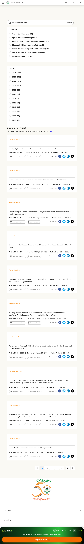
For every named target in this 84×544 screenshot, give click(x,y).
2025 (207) (16, 77)
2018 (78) (16, 107)
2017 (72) (16, 111)
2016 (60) (16, 116)
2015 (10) (16, 120)
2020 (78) (16, 99)
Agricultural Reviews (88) (22, 34)
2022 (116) (16, 90)
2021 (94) (16, 94)
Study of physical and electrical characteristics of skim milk (33, 149)
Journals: (13, 30)
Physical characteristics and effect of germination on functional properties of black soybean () (40, 280)
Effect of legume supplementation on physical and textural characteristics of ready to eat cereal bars (40, 213)
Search (69, 23)
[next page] (62, 468)
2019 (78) (16, 103)
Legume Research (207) (22, 56)
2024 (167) (16, 81)
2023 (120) (16, 86)
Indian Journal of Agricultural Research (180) (30, 49)
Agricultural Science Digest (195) (25, 38)
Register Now (41, 539)
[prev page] (37, 468)
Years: (12, 68)
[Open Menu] (3, 2)
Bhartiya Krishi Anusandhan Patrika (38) (28, 45)
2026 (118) (16, 73)
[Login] (81, 2)
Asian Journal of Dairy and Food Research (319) (31, 41)
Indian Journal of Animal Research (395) (28, 52)
